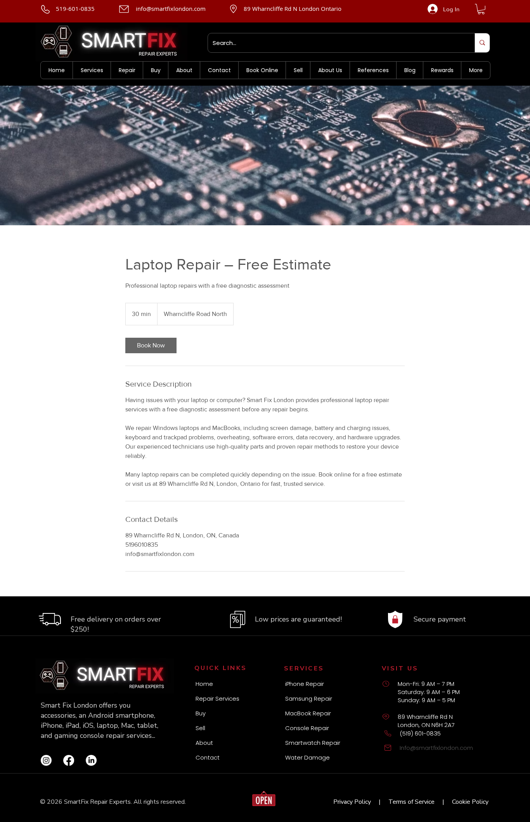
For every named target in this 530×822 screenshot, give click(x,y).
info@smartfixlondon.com (171, 8)
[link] (151, 345)
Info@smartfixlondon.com (436, 748)
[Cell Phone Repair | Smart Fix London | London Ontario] (46, 760)
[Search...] (482, 42)
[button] (481, 9)
